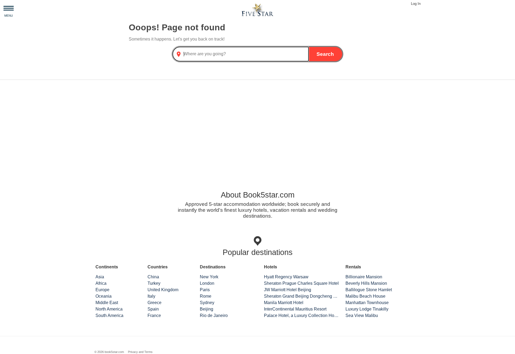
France (154, 315)
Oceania (103, 296)
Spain (153, 309)
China (153, 277)
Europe (102, 289)
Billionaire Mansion (363, 277)
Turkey (154, 283)
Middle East (106, 302)
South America (109, 315)
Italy (151, 296)
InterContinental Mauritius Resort (295, 309)
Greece (154, 302)
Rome (205, 296)
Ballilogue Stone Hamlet (368, 289)
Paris (205, 289)
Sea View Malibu (361, 315)
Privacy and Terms (140, 351)
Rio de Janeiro (214, 315)
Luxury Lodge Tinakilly (366, 309)
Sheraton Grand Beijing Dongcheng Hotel (301, 296)
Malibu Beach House (365, 296)
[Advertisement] (257, 126)
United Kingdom (163, 289)
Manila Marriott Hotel (283, 302)
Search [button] (325, 54)
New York (209, 277)
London (207, 283)
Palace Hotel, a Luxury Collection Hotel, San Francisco (301, 315)
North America (109, 309)
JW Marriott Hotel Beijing (287, 289)
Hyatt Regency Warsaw (286, 277)
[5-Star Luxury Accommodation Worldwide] (257, 9)
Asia (99, 277)
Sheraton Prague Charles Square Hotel (301, 283)
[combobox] (240, 54)
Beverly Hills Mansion (366, 283)
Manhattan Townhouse (367, 302)
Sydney (207, 302)
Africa (100, 283)
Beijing (206, 309)
